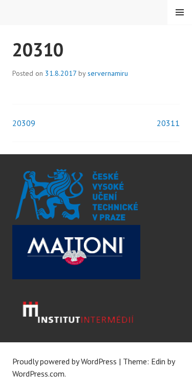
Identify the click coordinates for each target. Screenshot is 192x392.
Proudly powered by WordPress (64, 361)
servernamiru (108, 73)
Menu (179, 12)
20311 (168, 123)
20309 (23, 123)
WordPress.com (38, 373)
